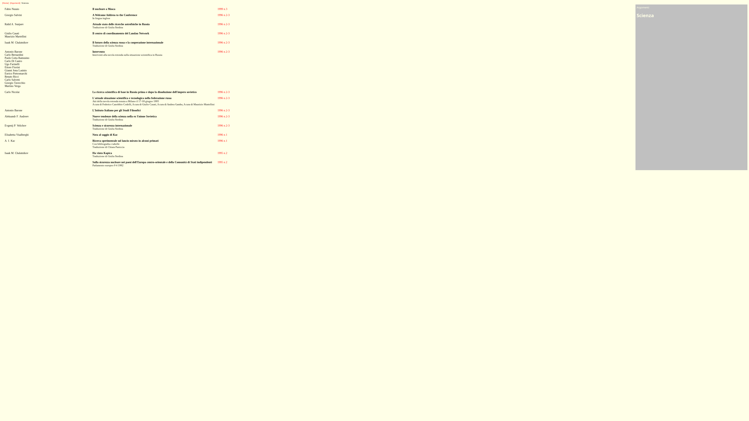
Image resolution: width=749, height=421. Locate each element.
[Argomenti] (15, 3)
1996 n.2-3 (223, 15)
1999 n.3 (222, 9)
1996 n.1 (222, 134)
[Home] (5, 3)
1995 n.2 (222, 153)
